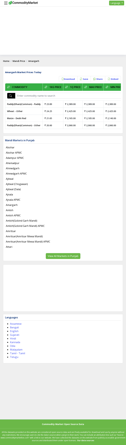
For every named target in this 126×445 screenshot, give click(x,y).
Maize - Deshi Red (16, 118)
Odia (12, 346)
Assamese (16, 323)
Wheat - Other (15, 111)
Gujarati (14, 335)
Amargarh (12, 205)
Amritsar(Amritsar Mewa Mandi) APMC (28, 241)
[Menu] (5, 3)
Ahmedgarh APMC (16, 173)
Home (6, 61)
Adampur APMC (15, 158)
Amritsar (11, 231)
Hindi (13, 338)
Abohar (10, 147)
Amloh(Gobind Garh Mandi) (21, 220)
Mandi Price (19, 61)
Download (69, 79)
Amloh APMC (13, 215)
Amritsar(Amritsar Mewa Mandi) (24, 236)
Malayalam (16, 349)
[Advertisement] (63, 33)
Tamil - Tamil (17, 353)
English (14, 331)
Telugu (14, 357)
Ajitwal (9, 178)
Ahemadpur (12, 163)
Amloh (9, 210)
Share (99, 79)
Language (115, 3)
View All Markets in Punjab (63, 256)
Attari (9, 247)
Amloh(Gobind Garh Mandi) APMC (25, 226)
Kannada (15, 342)
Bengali (14, 327)
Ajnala (9, 194)
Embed (114, 79)
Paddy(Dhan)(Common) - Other (23, 125)
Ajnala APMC (13, 199)
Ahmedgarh (12, 168)
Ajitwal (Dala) (13, 189)
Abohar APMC (14, 152)
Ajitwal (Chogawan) (17, 184)
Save (85, 79)
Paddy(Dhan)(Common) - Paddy (24, 104)
